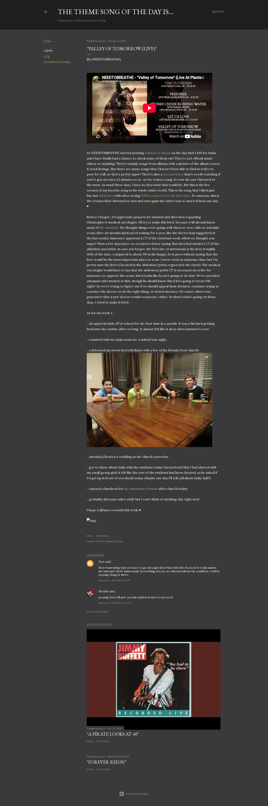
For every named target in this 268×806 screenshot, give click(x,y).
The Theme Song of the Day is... (115, 11)
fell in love (106, 196)
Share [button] (47, 41)
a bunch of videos (157, 153)
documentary (173, 174)
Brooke (103, 591)
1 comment (102, 741)
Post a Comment (98, 611)
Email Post (102, 535)
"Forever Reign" (106, 762)
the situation (108, 228)
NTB (47, 57)
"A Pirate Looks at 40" (113, 734)
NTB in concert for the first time (165, 196)
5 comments (103, 769)
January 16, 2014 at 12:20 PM (114, 602)
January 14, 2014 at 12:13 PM (114, 580)
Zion (101, 562)
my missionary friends (141, 489)
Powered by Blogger (137, 793)
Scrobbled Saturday (57, 62)
